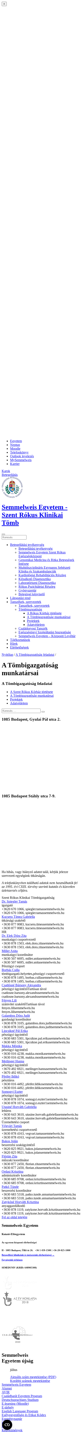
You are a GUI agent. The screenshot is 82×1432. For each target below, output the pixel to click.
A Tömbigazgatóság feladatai (35, 654)
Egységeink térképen (12, 1259)
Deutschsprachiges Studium (20, 1400)
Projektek (33, 621)
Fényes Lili (9, 1000)
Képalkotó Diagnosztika (35, 579)
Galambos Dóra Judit (16, 1015)
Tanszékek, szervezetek (25, 602)
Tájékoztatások (20, 640)
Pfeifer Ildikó (10, 1076)
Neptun (15, 445)
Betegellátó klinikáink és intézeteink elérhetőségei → (28, 1255)
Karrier (15, 464)
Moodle (15, 448)
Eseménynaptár (12, 1419)
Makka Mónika (12, 1046)
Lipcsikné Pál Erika (15, 1031)
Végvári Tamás (12, 1126)
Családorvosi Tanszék (33, 628)
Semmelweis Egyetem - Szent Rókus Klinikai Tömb (34, 514)
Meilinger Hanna (13, 1061)
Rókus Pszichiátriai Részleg (37, 586)
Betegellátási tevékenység (27, 545)
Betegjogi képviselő (32, 594)
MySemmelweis (21, 460)
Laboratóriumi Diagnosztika (37, 583)
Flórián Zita (9, 1156)
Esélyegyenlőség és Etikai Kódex (24, 1415)
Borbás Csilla (11, 970)
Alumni (7, 1388)
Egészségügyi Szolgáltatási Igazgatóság (45, 632)
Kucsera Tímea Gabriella (18, 916)
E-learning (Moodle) (15, 1403)
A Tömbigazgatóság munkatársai (48, 617)
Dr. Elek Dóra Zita (14, 935)
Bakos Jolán (10, 1141)
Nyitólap (7, 654)
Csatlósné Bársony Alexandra (21, 985)
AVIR (6, 1392)
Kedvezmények (12, 1430)
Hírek (14, 643)
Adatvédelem (36, 624)
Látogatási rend (20, 598)
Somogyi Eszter (12, 1091)
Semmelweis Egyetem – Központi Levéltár (47, 636)
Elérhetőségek (19, 647)
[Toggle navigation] (3, 534)
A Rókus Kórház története (44, 613)
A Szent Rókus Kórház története (31, 692)
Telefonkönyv (19, 452)
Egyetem (16, 441)
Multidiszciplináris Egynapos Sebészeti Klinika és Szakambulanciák (44, 569)
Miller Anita (10, 951)
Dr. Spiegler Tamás (14, 901)
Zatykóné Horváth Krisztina (20, 1202)
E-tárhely (8, 1407)
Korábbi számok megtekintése (30, 1381)
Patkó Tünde (10, 1187)
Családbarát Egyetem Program (22, 1396)
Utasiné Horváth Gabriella (19, 1107)
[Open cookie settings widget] (7, 1425)
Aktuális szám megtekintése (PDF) (33, 1377)
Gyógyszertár (27, 590)
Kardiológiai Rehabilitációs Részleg (42, 575)
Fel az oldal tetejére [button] (14, 1217)
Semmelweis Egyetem (16, 1384)
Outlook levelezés (22, 456)
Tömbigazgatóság (30, 609)
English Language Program (20, 1411)
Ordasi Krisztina (12, 1171)
